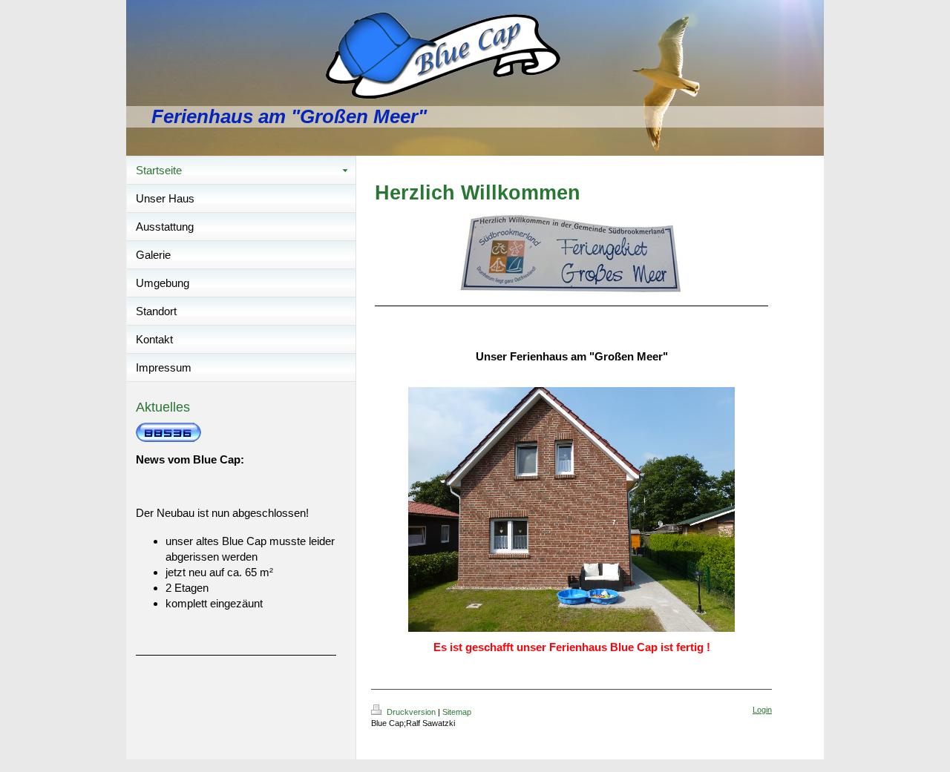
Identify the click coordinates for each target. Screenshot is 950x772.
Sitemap (456, 711)
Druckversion (411, 711)
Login (762, 709)
